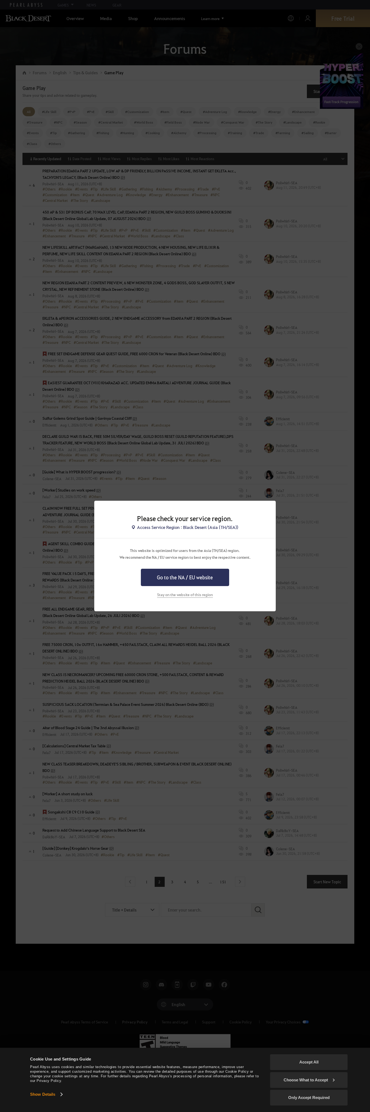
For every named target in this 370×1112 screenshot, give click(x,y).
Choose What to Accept (306, 1080)
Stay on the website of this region (185, 594)
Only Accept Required (309, 1097)
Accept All (309, 1062)
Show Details (42, 1094)
